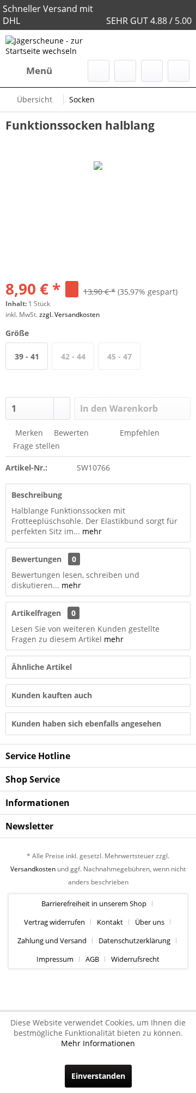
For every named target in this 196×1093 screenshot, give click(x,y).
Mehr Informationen (98, 1043)
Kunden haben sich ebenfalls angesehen (86, 723)
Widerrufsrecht (135, 959)
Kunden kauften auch (51, 695)
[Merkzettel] (125, 71)
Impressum (55, 959)
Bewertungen (36, 559)
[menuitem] (29, 71)
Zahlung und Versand (52, 940)
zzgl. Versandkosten (69, 314)
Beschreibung (36, 495)
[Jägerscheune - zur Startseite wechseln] (51, 44)
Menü (39, 70)
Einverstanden (98, 1076)
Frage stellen (36, 446)
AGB (92, 959)
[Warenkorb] (178, 71)
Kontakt (110, 922)
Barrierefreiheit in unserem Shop (93, 903)
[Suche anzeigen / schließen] (98, 71)
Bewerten (70, 433)
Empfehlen (139, 433)
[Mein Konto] (152, 71)
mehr (91, 531)
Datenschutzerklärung (134, 940)
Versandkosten (33, 869)
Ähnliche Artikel (41, 667)
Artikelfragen (43, 613)
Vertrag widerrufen (54, 922)
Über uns (149, 922)
